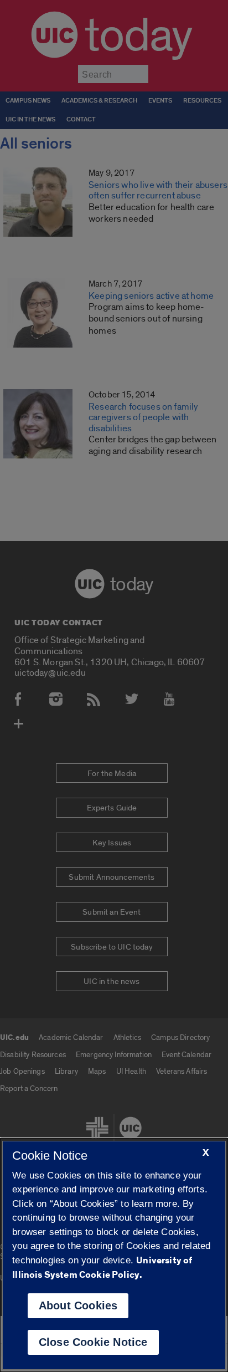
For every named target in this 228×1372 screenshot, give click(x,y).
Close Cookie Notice (93, 1342)
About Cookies (78, 1305)
